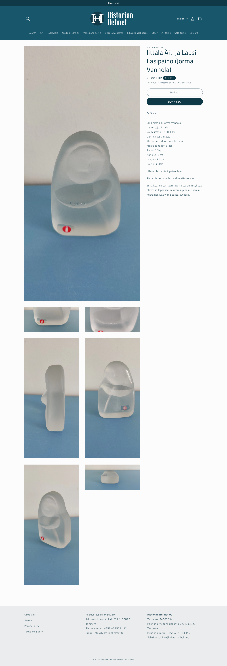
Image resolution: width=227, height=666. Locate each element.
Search (28, 620)
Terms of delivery (33, 631)
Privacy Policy (31, 626)
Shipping (164, 82)
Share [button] (153, 113)
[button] (28, 18)
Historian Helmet (108, 659)
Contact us (30, 614)
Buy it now (174, 102)
